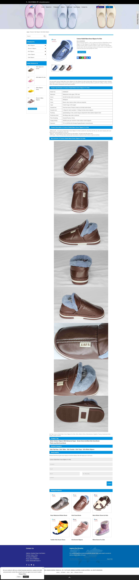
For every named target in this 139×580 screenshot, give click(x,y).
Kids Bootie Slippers (77, 539)
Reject (18, 576)
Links (57, 572)
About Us (48, 7)
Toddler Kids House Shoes (57, 539)
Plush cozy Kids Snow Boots (58, 443)
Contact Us (84, 7)
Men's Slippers (31, 45)
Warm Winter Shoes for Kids (100, 515)
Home (43, 7)
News (62, 7)
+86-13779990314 (32, 2)
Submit (109, 483)
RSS (68, 572)
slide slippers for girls (41, 77)
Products (56, 7)
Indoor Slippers (31, 54)
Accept (25, 576)
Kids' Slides (63, 449)
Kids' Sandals (71, 449)
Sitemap (63, 572)
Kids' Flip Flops (54, 449)
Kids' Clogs (79, 449)
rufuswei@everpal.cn (44, 2)
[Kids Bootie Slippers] (81, 527)
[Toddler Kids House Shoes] (60, 527)
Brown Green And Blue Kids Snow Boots (88, 441)
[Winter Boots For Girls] (102, 527)
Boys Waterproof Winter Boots (58, 515)
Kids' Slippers (37, 32)
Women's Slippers (32, 48)
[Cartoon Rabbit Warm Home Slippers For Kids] (54, 68)
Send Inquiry (77, 7)
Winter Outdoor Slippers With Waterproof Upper (63, 441)
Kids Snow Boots (76, 515)
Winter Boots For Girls (99, 539)
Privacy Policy (79, 572)
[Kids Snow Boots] (81, 503)
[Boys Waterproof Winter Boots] (60, 503)
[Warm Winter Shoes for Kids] (102, 503)
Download (69, 7)
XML (72, 572)
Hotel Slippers (31, 57)
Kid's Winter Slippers (45, 32)
